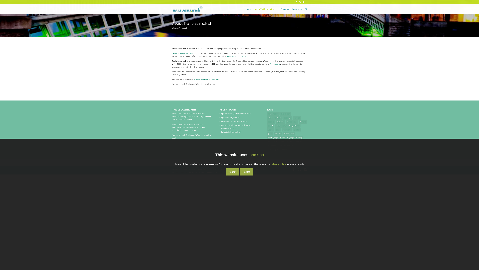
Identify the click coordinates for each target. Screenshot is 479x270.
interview (278, 134)
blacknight (287, 118)
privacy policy (278, 164)
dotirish (270, 126)
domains (303, 122)
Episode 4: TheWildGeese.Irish (234, 121)
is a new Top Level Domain (186, 53)
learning (299, 138)
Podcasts (285, 9)
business (297, 118)
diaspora (271, 122)
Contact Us (297, 9)
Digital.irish (280, 122)
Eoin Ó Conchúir (281, 126)
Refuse (246, 171)
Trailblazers (275, 64)
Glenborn (297, 130)
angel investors (273, 114)
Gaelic (278, 130)
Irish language (273, 138)
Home (248, 9)
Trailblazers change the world (206, 79)
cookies (256, 155)
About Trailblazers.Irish (264, 9)
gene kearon (287, 130)
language (290, 138)
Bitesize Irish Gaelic (275, 118)
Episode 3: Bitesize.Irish (231, 132)
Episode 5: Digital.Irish (230, 117)
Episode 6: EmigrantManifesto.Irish (236, 113)
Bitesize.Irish (285, 114)
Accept (232, 171)
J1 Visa (282, 138)
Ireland (286, 134)
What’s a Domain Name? (237, 56)
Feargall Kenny (294, 126)
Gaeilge (270, 130)
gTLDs (270, 134)
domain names (292, 122)
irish (292, 134)
